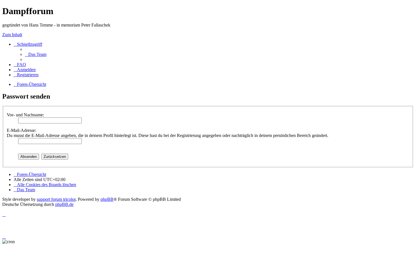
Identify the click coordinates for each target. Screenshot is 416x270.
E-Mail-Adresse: (21, 130)
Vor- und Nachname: (25, 114)
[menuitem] (35, 54)
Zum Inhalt (12, 34)
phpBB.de (64, 204)
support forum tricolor (56, 199)
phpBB (106, 199)
